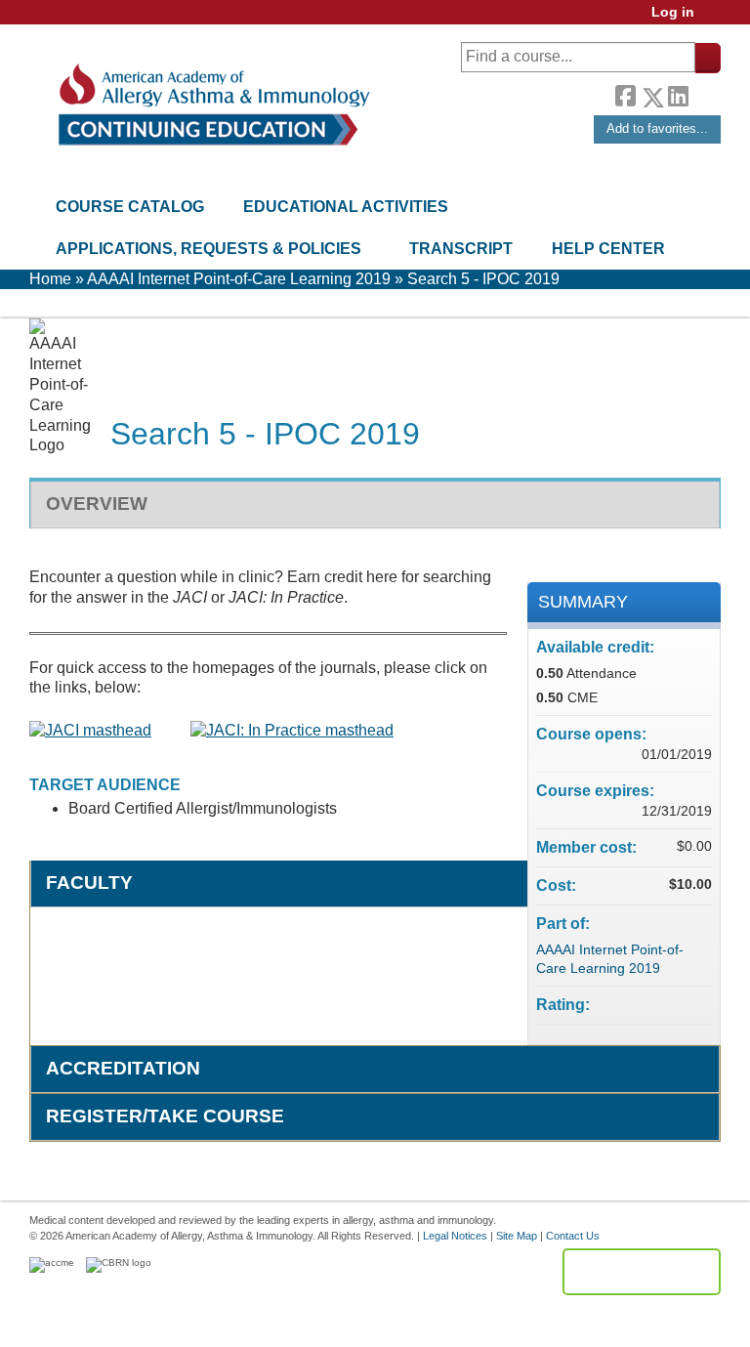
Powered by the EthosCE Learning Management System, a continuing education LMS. (641, 1271)
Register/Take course (165, 1116)
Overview (96, 503)
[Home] (212, 105)
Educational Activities (345, 206)
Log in (672, 12)
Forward (704, 92)
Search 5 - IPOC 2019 (483, 279)
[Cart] (715, 19)
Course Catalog (130, 206)
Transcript (461, 248)
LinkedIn (678, 93)
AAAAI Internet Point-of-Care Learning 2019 (239, 279)
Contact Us (573, 1236)
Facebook (625, 93)
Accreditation (123, 1068)
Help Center (608, 248)
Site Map (516, 1236)
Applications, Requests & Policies (208, 248)
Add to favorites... (657, 128)
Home (50, 279)
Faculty (89, 882)
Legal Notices (455, 1236)
